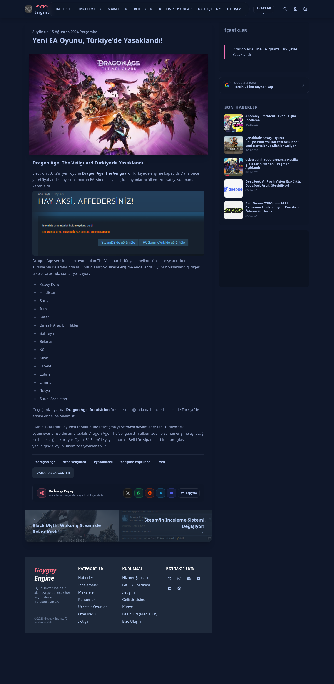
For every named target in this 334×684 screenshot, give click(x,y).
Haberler (64, 9)
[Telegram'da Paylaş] (160, 493)
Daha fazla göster (53, 473)
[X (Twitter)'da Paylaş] (127, 493)
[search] (285, 9)
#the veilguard (74, 462)
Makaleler (117, 9)
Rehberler (143, 9)
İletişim (234, 9)
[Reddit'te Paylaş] (149, 493)
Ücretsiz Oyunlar (175, 9)
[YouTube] (198, 578)
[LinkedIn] (169, 588)
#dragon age (45, 462)
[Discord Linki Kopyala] (171, 493)
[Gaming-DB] (179, 588)
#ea (162, 462)
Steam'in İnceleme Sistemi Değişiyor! (174, 523)
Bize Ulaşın (131, 621)
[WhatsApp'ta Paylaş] (138, 493)
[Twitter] (169, 578)
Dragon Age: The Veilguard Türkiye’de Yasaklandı (87, 163)
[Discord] (188, 578)
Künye (127, 606)
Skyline (39, 31)
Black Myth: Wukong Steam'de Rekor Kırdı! (66, 528)
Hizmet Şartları (135, 577)
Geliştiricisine (133, 599)
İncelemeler (90, 9)
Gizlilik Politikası (136, 584)
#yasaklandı (103, 462)
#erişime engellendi (135, 462)
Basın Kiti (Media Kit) (139, 614)
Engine (45, 574)
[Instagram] (179, 578)
